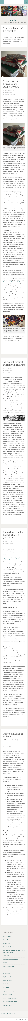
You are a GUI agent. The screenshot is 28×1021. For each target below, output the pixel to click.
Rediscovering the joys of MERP (10, 959)
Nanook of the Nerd (7, 994)
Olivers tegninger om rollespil (10, 998)
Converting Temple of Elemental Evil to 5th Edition (13, 534)
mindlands (14, 20)
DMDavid (5, 962)
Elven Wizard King (7, 1005)
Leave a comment (10, 94)
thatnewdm (6, 987)
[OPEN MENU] (2, 2)
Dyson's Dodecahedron (8, 966)
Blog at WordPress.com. (8, 1013)
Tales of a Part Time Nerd (9, 947)
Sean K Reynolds (7, 936)
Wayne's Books (6, 943)
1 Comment (8, 372)
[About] (22, 2)
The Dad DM (6, 984)
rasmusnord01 (9, 92)
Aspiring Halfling (7, 973)
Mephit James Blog (7, 980)
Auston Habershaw (7, 969)
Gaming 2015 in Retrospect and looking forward (11, 84)
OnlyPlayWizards (7, 976)
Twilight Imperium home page (16, 331)
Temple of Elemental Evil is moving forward (14, 363)
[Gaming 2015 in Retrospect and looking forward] (14, 64)
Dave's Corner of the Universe (10, 1001)
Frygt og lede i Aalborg (8, 991)
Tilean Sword (6, 955)
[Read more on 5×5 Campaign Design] (13, 282)
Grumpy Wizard (6, 939)
